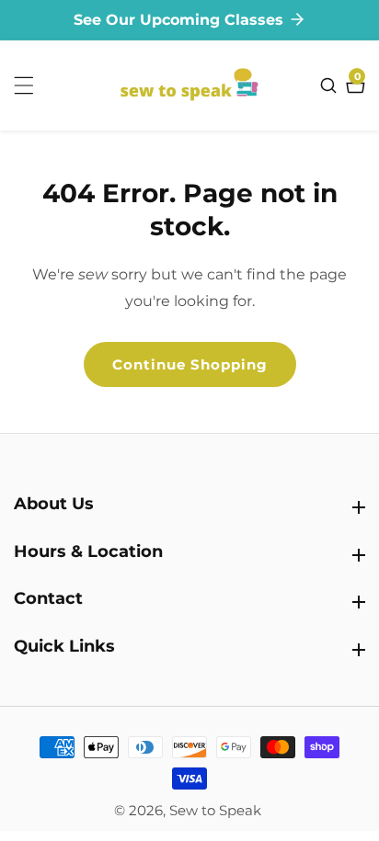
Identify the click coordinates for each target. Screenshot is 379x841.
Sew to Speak (215, 810)
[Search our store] (330, 85)
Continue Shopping (190, 364)
